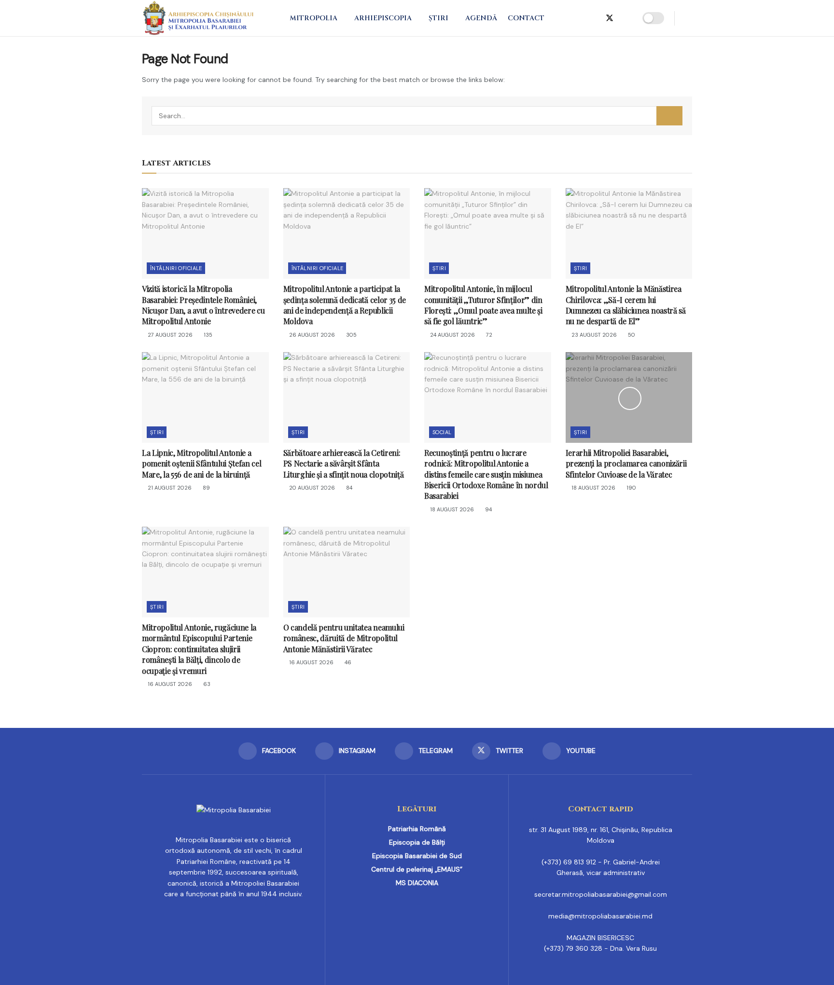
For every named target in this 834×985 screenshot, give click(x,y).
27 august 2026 (169, 334)
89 (205, 487)
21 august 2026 (169, 487)
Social (442, 432)
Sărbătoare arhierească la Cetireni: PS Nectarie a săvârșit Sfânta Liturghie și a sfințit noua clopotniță (343, 463)
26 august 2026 (311, 334)
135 (207, 334)
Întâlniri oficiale (176, 268)
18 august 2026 (451, 509)
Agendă (481, 18)
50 (630, 334)
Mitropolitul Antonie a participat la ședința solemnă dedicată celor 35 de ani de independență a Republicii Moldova (344, 305)
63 (206, 684)
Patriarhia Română (417, 828)
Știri (438, 18)
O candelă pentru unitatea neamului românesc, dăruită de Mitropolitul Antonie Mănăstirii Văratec (343, 638)
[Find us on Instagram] (578, 18)
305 (351, 334)
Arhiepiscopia (383, 18)
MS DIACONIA (417, 882)
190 (630, 487)
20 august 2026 (311, 487)
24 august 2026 (452, 334)
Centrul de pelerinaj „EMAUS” (416, 869)
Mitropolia (313, 18)
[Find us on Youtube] (626, 18)
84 (348, 487)
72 (488, 334)
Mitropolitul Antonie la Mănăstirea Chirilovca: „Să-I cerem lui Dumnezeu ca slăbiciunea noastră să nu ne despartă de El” (626, 305)
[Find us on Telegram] (593, 18)
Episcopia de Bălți (417, 842)
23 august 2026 (593, 334)
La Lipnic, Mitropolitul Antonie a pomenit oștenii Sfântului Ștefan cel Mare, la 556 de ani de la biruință (201, 463)
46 (347, 662)
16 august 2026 (169, 684)
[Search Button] (688, 18)
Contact (526, 18)
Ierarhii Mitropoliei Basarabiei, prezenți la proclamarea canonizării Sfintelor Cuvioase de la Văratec (626, 463)
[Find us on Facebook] (562, 18)
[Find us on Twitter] (609, 18)
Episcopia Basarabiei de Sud (417, 855)
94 (488, 509)
